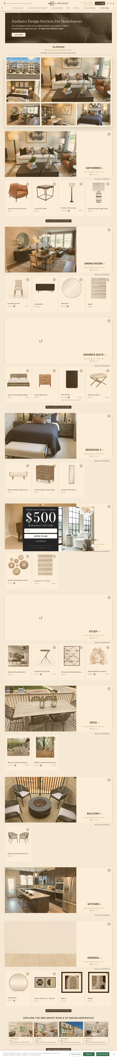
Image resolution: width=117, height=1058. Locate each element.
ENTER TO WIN (40, 536)
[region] (58, 1054)
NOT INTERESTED (41, 541)
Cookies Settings (76, 1054)
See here (41, 547)
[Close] (114, 1054)
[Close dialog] (91, 509)
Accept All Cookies (102, 1054)
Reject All (89, 1054)
